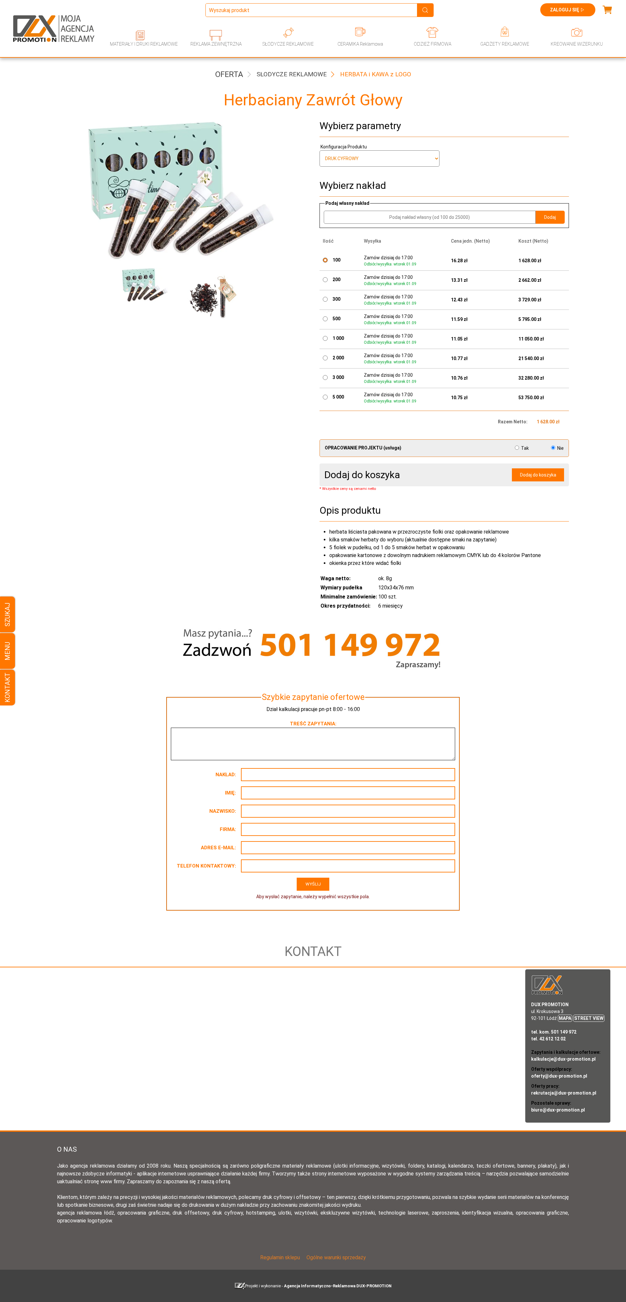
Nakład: (226, 775)
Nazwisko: (222, 811)
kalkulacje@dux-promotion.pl (563, 1059)
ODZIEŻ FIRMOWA (432, 44)
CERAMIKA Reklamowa (360, 44)
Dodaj (550, 217)
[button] (147, 297)
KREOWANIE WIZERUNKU (577, 44)
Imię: (230, 793)
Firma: (228, 829)
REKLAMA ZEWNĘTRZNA (216, 44)
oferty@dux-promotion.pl (559, 1076)
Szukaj (7, 614)
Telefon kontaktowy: (206, 866)
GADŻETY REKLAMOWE (504, 44)
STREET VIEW (589, 1018)
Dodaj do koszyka (538, 474)
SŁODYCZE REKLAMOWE (288, 44)
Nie (560, 448)
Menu (7, 651)
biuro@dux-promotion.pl (558, 1110)
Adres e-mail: (218, 848)
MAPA (565, 1018)
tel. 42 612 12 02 (548, 1038)
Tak (525, 448)
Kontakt (7, 688)
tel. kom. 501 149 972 (553, 1032)
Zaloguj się (564, 9)
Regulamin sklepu (280, 1257)
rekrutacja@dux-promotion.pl (563, 1093)
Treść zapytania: (313, 724)
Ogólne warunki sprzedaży (336, 1257)
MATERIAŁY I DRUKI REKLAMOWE (144, 44)
